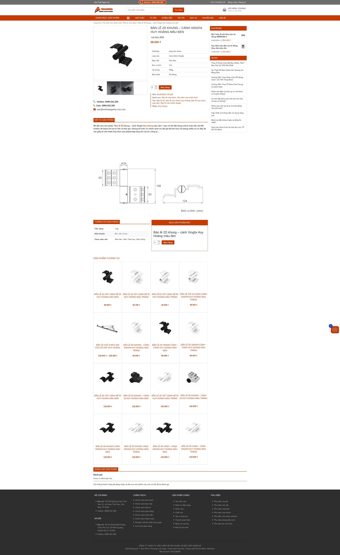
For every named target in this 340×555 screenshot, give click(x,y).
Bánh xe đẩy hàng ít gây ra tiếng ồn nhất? (226, 121)
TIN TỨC (181, 18)
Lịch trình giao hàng (143, 526)
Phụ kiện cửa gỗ (221, 501)
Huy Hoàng (162, 106)
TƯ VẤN (153, 18)
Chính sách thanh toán (144, 519)
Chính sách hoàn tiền (144, 515)
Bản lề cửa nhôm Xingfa (171, 103)
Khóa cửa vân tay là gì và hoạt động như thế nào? (226, 107)
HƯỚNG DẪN (167, 18)
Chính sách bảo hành (144, 500)
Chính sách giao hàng (144, 511)
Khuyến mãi (207, 18)
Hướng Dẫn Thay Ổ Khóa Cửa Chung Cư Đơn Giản (227, 85)
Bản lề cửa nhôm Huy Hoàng (178, 100)
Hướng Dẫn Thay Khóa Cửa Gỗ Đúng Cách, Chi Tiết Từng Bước (227, 78)
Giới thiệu (139, 18)
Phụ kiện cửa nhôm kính (112, 23)
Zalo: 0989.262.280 (12, 539)
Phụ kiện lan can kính (223, 524)
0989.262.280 (110, 511)
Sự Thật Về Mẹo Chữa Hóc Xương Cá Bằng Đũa (227, 71)
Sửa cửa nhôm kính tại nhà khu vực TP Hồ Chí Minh (227, 128)
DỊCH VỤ (193, 18)
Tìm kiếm (178, 10)
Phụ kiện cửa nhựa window (225, 516)
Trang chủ (97, 23)
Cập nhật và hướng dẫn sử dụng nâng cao (227, 114)
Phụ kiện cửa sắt (221, 505)
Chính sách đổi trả (143, 507)
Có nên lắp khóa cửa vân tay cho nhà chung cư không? (227, 100)
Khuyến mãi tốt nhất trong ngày (148, 522)
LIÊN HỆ (222, 18)
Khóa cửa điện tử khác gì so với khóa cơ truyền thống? (227, 92)
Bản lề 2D (161, 100)
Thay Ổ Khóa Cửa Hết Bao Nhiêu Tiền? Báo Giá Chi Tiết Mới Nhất (228, 64)
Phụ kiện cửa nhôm (222, 512)
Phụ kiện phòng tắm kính (224, 520)
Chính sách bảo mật (143, 504)
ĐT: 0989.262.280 (11, 532)
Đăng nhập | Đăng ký (237, 2)
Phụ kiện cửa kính (221, 509)
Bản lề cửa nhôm (130, 23)
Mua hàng (165, 87)
